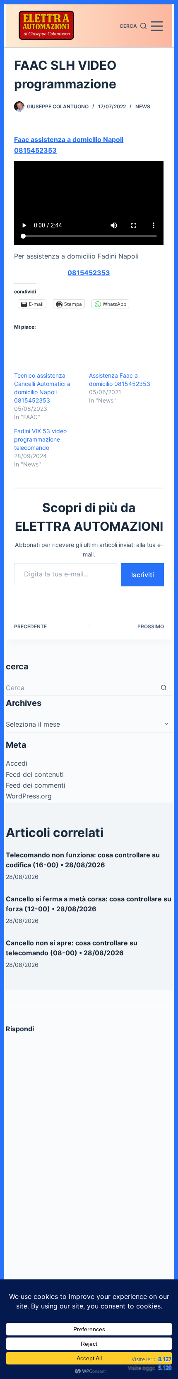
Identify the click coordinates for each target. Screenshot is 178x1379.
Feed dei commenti (35, 785)
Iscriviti (142, 575)
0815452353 (88, 272)
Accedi (16, 763)
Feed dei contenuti (35, 774)
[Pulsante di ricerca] (164, 687)
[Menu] (157, 26)
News (142, 106)
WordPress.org (29, 796)
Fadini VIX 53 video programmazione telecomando (40, 439)
